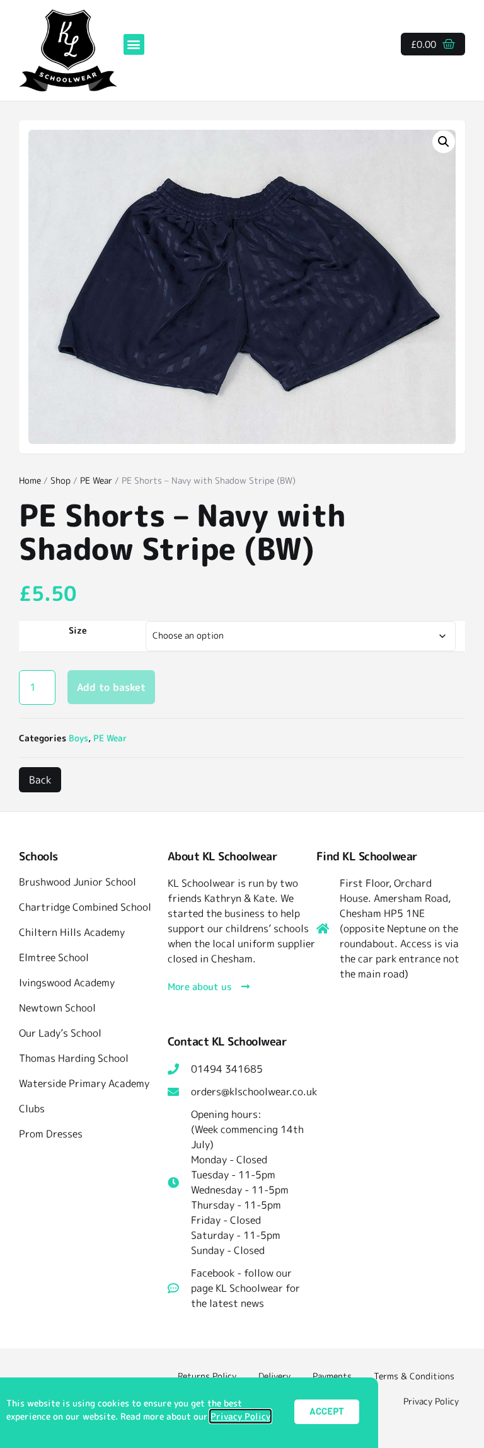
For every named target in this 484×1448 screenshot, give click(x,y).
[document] (242, 724)
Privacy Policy (240, 1416)
